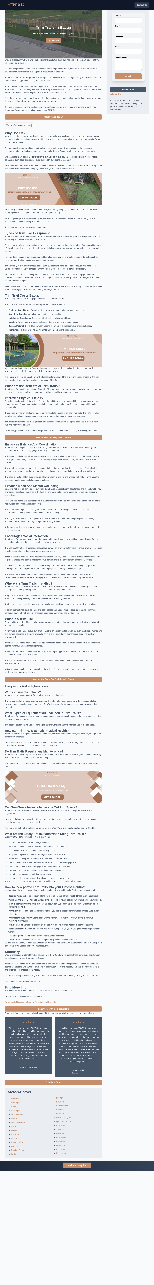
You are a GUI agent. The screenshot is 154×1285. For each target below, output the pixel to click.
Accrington (16, 1110)
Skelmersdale (62, 1106)
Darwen (14, 1130)
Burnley (30, 1002)
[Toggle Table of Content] (28, 125)
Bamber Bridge (17, 1150)
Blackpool (60, 1133)
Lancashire (61, 1137)
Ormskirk (60, 1114)
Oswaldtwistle (17, 1114)
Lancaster (60, 1125)
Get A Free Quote (53, 1082)
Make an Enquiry (77, 1165)
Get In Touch (128, 90)
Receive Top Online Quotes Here (53, 1009)
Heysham (60, 1145)
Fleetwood (60, 1149)
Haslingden (21, 1002)
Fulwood (60, 1102)
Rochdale (51, 1002)
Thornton (60, 1129)
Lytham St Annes (63, 1121)
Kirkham (60, 1110)
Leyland (14, 1154)
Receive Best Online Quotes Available (53, 437)
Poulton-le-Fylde (63, 1117)
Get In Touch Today (53, 117)
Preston (59, 1098)
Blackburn (15, 1134)
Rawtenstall (10, 1002)
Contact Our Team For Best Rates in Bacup (53, 679)
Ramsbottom (40, 1002)
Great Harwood (18, 1122)
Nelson (14, 1118)
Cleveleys (60, 1141)
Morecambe (61, 1153)
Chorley (14, 1146)
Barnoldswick (17, 1142)
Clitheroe (15, 1138)
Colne (13, 1126)
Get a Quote (53, 40)
